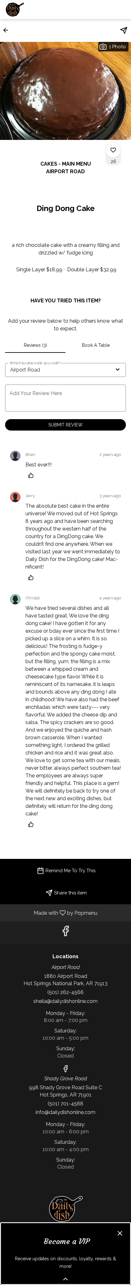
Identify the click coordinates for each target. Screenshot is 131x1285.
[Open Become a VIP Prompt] (65, 1279)
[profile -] (106, 9)
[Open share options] (123, 30)
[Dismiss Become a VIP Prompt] (120, 1233)
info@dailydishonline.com (65, 1112)
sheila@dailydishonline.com (65, 1001)
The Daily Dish (65, 1209)
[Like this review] (32, 475)
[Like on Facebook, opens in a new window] (65, 933)
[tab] (35, 345)
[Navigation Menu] (122, 9)
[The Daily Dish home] (33, 9)
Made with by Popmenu (51, 912)
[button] (7, 30)
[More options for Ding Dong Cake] (113, 150)
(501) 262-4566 (65, 992)
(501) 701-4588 (65, 1104)
